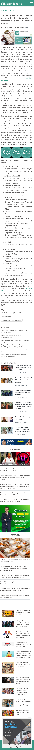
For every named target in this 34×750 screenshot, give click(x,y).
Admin (18, 372)
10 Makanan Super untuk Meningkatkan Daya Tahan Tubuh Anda (23, 712)
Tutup (29, 718)
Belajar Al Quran (19, 313)
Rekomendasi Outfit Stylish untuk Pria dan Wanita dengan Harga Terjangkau (23, 380)
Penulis (27, 27)
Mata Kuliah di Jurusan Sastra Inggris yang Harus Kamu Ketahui (23, 664)
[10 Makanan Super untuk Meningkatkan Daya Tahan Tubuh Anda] (8, 712)
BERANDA (4, 11)
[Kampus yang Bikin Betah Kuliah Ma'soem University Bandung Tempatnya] (7, 392)
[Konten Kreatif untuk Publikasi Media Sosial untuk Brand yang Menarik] (8, 644)
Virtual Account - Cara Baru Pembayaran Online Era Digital (15, 350)
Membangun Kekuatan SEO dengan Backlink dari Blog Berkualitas (23, 612)
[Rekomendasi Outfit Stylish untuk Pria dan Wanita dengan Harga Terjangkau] (7, 380)
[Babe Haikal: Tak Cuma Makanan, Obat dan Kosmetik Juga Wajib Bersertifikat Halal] (8, 690)
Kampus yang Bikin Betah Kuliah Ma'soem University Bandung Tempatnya (23, 392)
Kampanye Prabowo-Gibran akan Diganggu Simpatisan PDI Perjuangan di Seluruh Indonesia (13, 463)
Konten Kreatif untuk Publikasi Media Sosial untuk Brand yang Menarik (23, 644)
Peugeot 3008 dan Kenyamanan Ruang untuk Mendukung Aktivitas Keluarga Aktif (13, 346)
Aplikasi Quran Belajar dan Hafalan (12, 320)
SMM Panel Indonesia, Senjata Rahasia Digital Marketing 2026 (14, 331)
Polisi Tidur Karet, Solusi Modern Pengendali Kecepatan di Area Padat (13, 355)
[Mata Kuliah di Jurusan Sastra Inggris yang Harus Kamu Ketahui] (8, 668)
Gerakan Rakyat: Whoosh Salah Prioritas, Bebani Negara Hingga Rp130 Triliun (23, 368)
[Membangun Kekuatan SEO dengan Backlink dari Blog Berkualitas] (8, 613)
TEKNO (11, 11)
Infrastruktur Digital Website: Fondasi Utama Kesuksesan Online (14, 336)
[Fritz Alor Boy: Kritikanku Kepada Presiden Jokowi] (7, 419)
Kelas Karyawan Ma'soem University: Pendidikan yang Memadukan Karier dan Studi (22, 429)
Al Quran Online (6, 316)
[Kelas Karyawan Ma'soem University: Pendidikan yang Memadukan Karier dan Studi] (7, 430)
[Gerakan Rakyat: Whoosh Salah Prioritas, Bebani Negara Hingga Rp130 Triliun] (7, 368)
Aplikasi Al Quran (7, 313)
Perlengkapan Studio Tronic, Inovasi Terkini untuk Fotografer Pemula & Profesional (15, 341)
